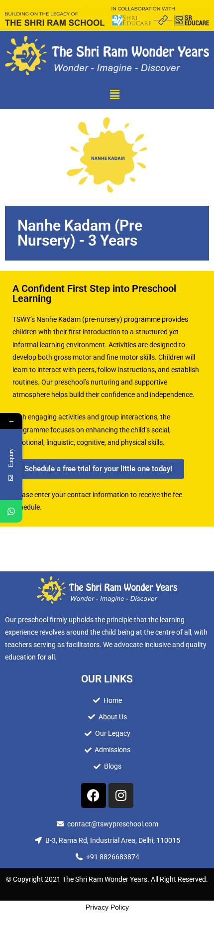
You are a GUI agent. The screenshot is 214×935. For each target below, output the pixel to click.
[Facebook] (93, 795)
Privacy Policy (107, 907)
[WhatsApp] (11, 511)
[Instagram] (120, 795)
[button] (114, 94)
